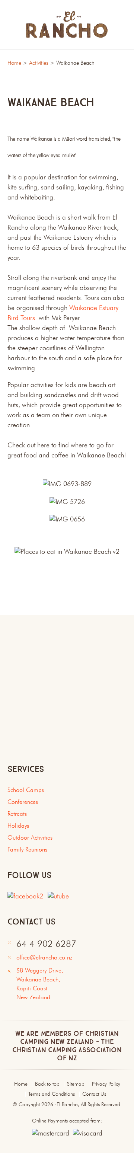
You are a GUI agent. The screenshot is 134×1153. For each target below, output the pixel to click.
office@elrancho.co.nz (44, 958)
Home (14, 63)
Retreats (17, 814)
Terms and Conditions (51, 1094)
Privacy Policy (106, 1084)
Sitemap (75, 1084)
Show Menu (11, 24)
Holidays (18, 826)
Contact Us (94, 1094)
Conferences (22, 802)
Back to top (47, 1084)
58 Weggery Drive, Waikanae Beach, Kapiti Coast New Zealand (41, 984)
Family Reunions (27, 850)
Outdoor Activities (29, 838)
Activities (38, 63)
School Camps (25, 790)
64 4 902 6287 (46, 944)
